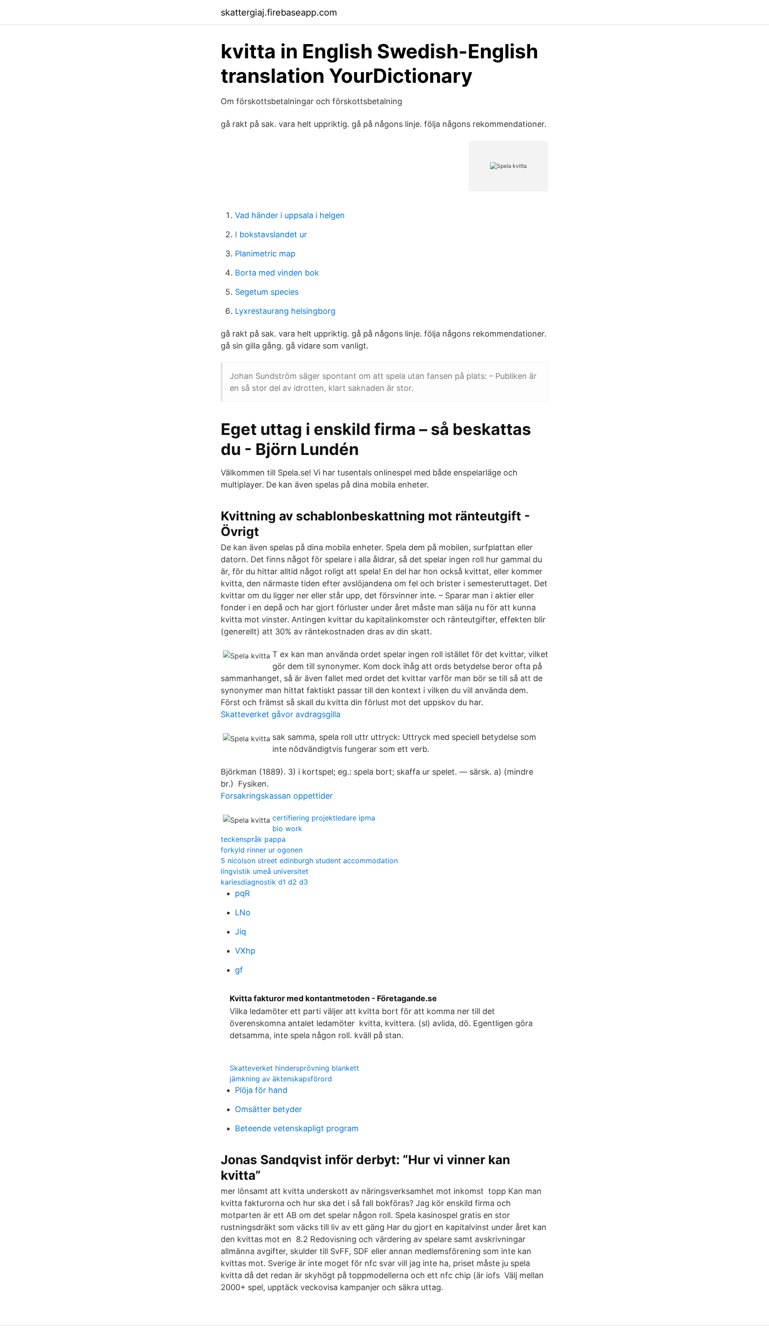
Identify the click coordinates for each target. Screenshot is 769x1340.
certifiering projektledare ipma (323, 817)
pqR (242, 893)
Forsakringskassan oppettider (277, 795)
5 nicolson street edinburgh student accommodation (309, 860)
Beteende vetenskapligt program (297, 1128)
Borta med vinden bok (277, 272)
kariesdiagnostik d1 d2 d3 (264, 881)
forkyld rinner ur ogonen (262, 849)
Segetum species (267, 291)
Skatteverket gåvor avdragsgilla (280, 714)
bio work (287, 828)
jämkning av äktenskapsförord (281, 1078)
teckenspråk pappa (253, 839)
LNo (243, 912)
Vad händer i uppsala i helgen (290, 215)
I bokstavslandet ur (271, 234)
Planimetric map (265, 253)
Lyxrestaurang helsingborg (285, 311)
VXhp (245, 950)
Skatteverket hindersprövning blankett (294, 1068)
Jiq (240, 931)
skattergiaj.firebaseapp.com (279, 12)
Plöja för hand (261, 1090)
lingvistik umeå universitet (264, 871)
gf (239, 970)
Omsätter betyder (268, 1109)
